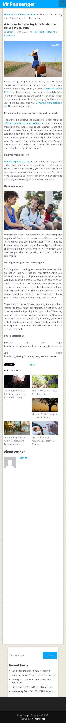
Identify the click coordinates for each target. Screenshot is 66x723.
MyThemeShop (37, 718)
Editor (10, 31)
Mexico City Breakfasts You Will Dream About (34, 691)
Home (9, 14)
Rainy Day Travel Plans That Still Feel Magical (34, 675)
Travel (33, 14)
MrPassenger (19, 4)
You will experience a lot (17, 161)
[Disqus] (33, 520)
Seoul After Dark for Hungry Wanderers (31, 670)
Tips (17, 14)
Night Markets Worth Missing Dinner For (32, 686)
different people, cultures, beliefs (22, 123)
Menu (62, 3)
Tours (25, 14)
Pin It (32, 364)
